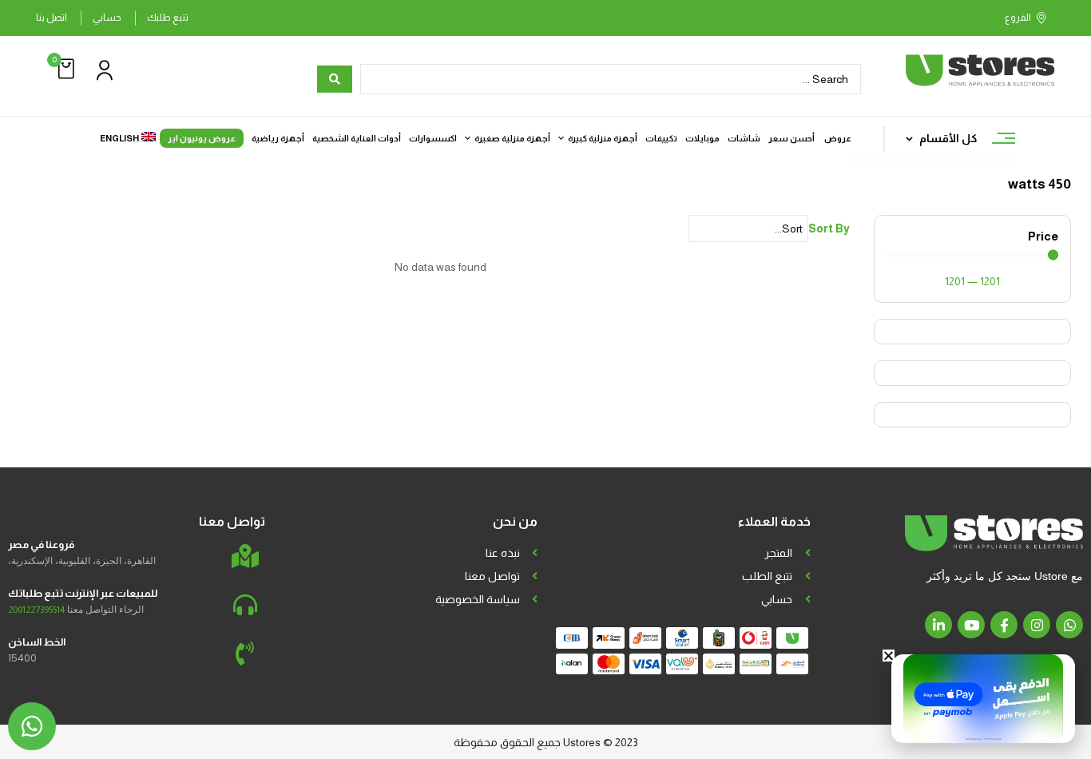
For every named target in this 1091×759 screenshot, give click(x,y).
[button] (64, 69)
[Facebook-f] (1004, 624)
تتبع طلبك (167, 17)
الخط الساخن (36, 642)
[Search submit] (334, 79)
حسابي (107, 17)
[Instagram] (1036, 624)
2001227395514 (36, 609)
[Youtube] (971, 624)
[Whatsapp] (1069, 624)
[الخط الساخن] (245, 654)
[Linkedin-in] (938, 624)
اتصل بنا (51, 17)
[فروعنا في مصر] (245, 556)
